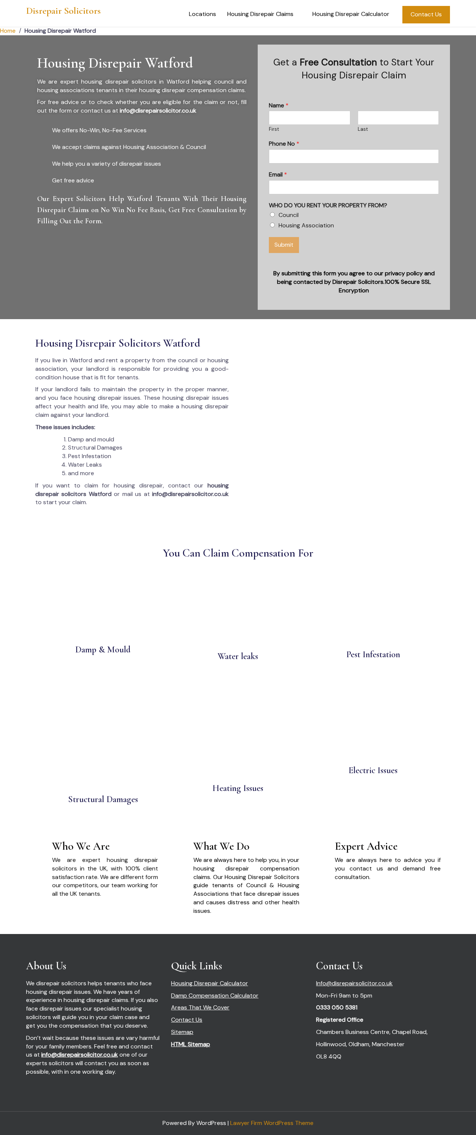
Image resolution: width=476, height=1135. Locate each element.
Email (278, 174)
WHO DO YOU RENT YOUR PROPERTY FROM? (328, 205)
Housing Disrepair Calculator (350, 14)
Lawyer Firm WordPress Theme (271, 1123)
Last (363, 129)
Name (279, 105)
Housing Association (306, 225)
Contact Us (426, 14)
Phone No (284, 143)
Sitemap (182, 1032)
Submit (283, 245)
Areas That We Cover (200, 1007)
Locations (202, 14)
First (274, 129)
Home (8, 31)
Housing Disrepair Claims (260, 14)
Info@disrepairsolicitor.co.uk (354, 983)
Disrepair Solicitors (63, 10)
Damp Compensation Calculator (214, 995)
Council (289, 215)
